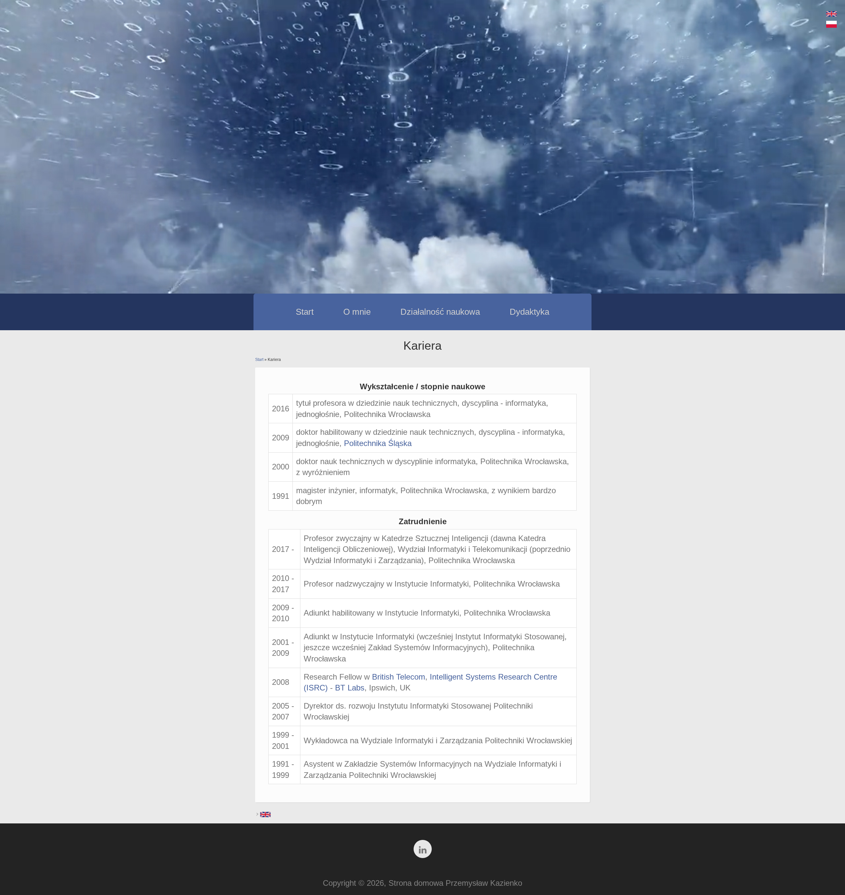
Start (305, 312)
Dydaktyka (529, 312)
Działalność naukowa (440, 312)
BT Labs (349, 687)
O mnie (357, 312)
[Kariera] (831, 25)
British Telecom (398, 676)
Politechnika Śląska (378, 443)
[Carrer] (831, 13)
